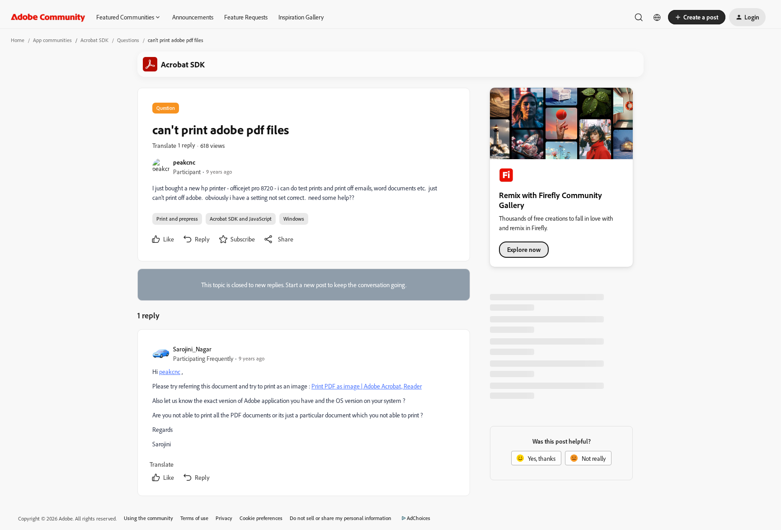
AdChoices (418, 518)
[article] (303, 414)
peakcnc (184, 162)
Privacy (224, 518)
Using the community (148, 518)
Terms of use (194, 518)
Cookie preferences (261, 518)
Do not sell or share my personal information (340, 518)
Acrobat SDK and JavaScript (241, 218)
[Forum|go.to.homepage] (48, 17)
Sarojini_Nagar (192, 349)
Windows (293, 218)
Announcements (192, 17)
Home (17, 40)
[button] (696, 17)
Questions (128, 40)
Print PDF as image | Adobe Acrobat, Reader (366, 386)
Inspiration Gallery (301, 17)
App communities (52, 40)
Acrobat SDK (94, 40)
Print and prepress (177, 218)
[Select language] (657, 17)
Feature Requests (246, 17)
